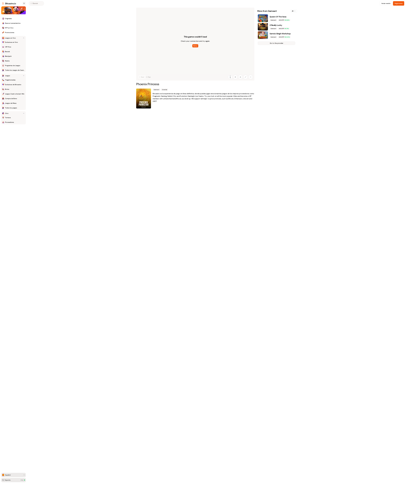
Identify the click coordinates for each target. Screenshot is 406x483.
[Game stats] (235, 77)
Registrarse (399, 3)
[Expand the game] (245, 77)
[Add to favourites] (240, 77)
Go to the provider (276, 43)
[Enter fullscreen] (250, 77)
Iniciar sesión (386, 3)
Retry (195, 46)
